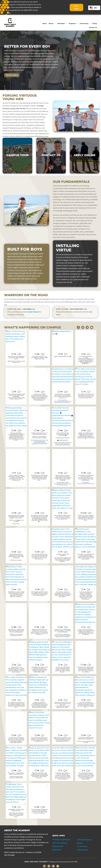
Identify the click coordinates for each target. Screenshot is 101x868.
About (51, 23)
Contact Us (93, 27)
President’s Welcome (61, 840)
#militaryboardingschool (62, 445)
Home (44, 23)
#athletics (68, 635)
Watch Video (12, 75)
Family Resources (84, 840)
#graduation (35, 443)
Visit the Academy (60, 843)
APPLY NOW (76, 7)
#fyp (17, 523)
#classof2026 (43, 443)
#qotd (14, 523)
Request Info (57, 846)
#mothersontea (62, 400)
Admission (61, 23)
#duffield (67, 636)
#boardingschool (59, 635)
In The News (82, 846)
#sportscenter (60, 636)
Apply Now (56, 850)
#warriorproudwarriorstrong (62, 401)
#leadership (85, 482)
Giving (94, 23)
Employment (82, 850)
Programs (72, 23)
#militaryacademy (39, 441)
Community (84, 23)
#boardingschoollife (39, 442)
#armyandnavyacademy (62, 402)
